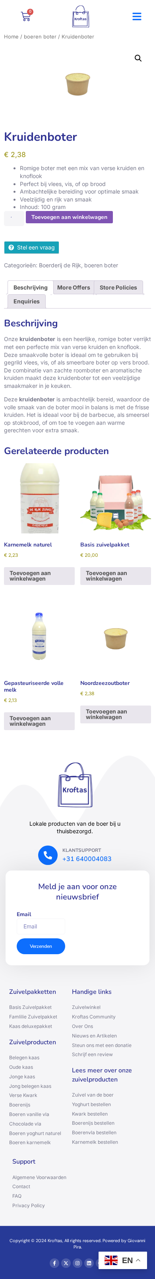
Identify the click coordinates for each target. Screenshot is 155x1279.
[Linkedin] (89, 1263)
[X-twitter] (66, 1263)
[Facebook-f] (54, 1263)
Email (24, 914)
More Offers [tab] (73, 287)
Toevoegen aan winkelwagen (69, 217)
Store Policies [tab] (118, 287)
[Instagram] (77, 1263)
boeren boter (40, 37)
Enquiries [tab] (27, 301)
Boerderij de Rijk (60, 265)
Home (11, 37)
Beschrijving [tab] (31, 287)
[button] (137, 16)
